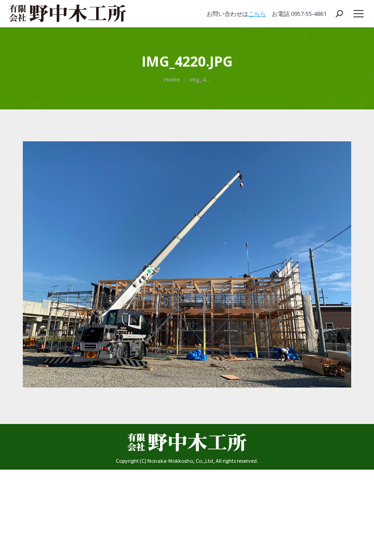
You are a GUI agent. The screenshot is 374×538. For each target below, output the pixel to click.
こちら (257, 14)
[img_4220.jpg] (187, 264)
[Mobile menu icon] (358, 13)
